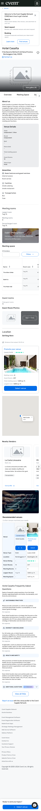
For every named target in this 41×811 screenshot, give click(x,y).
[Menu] (2, 3)
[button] (17, 254)
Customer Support (7, 744)
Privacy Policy (6, 752)
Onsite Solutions (7, 712)
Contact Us (5, 741)
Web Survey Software (8, 730)
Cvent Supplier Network (9, 709)
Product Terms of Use (8, 755)
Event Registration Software (11, 720)
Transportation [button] (9, 475)
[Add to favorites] (38, 52)
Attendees (6, 251)
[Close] (35, 15)
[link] (17, 452)
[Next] (39, 95)
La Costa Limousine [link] (13, 460)
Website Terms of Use (8, 758)
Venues (6, 8)
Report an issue (7, 701)
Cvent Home (5, 738)
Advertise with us (7, 761)
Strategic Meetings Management (12, 726)
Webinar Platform (7, 733)
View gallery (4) (31, 88)
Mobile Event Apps (7, 723)
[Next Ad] (38, 369)
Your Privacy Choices (8, 747)
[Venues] (37, 3)
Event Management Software (11, 717)
